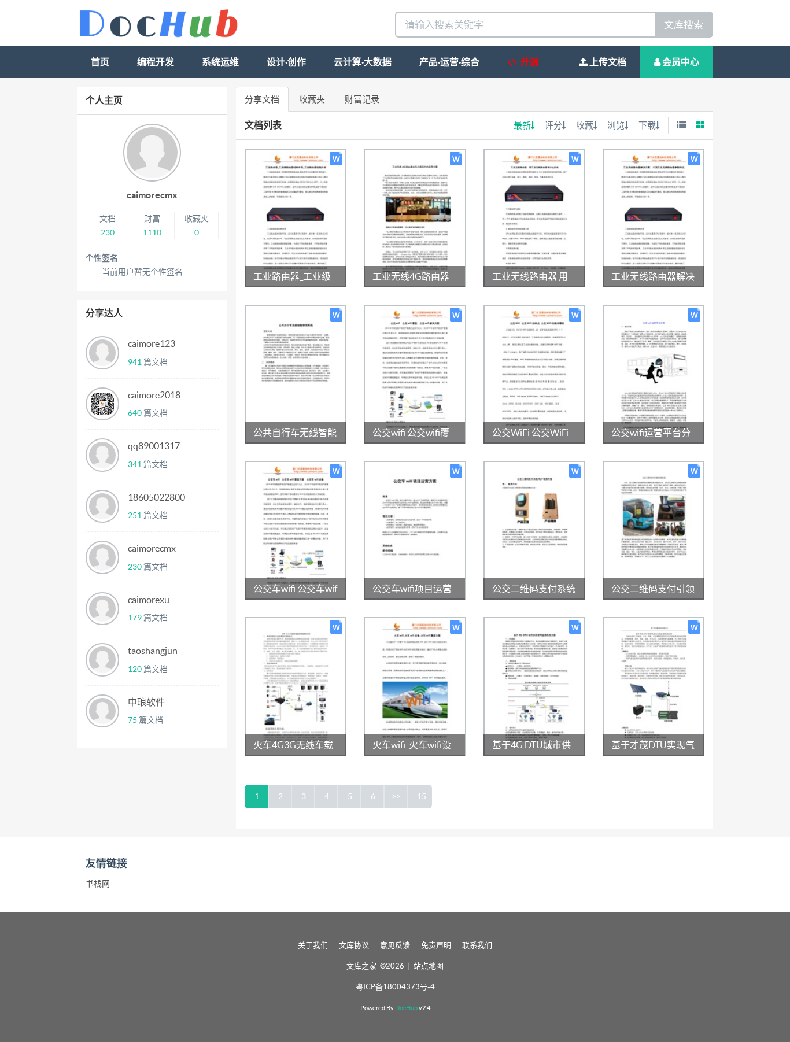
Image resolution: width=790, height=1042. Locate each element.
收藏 (584, 125)
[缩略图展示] (700, 125)
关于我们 (313, 945)
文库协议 (354, 945)
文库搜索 (683, 24)
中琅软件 (146, 702)
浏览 (616, 125)
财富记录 (362, 99)
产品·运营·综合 (449, 62)
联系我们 (477, 945)
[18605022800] (102, 506)
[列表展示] (681, 125)
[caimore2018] (102, 404)
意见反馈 (395, 945)
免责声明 (436, 945)
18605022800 (156, 497)
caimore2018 (154, 395)
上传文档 (607, 62)
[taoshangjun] (102, 660)
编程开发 (155, 62)
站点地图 (429, 966)
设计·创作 (286, 62)
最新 (522, 125)
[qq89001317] (102, 455)
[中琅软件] (102, 711)
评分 (553, 125)
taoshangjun (153, 650)
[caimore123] (102, 352)
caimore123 (151, 343)
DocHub (406, 1007)
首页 (100, 62)
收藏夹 (312, 99)
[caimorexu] (102, 609)
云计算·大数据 (363, 62)
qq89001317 (154, 446)
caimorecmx (152, 195)
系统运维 (220, 62)
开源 (528, 62)
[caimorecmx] (102, 557)
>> (396, 796)
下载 (647, 125)
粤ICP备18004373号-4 (395, 986)
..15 (420, 796)
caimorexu (148, 599)
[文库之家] (159, 22)
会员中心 (679, 62)
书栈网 (98, 883)
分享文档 (262, 99)
